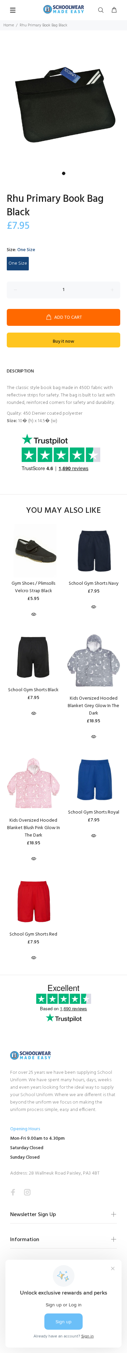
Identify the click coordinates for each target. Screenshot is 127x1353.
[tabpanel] (63, 105)
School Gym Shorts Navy (94, 583)
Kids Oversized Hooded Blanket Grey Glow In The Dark (93, 706)
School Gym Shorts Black (33, 690)
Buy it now (63, 341)
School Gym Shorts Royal (93, 812)
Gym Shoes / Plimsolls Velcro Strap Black (33, 587)
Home (8, 25)
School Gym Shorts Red (33, 934)
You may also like (63, 511)
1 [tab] (63, 173)
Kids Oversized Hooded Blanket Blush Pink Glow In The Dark (33, 828)
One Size (17, 263)
